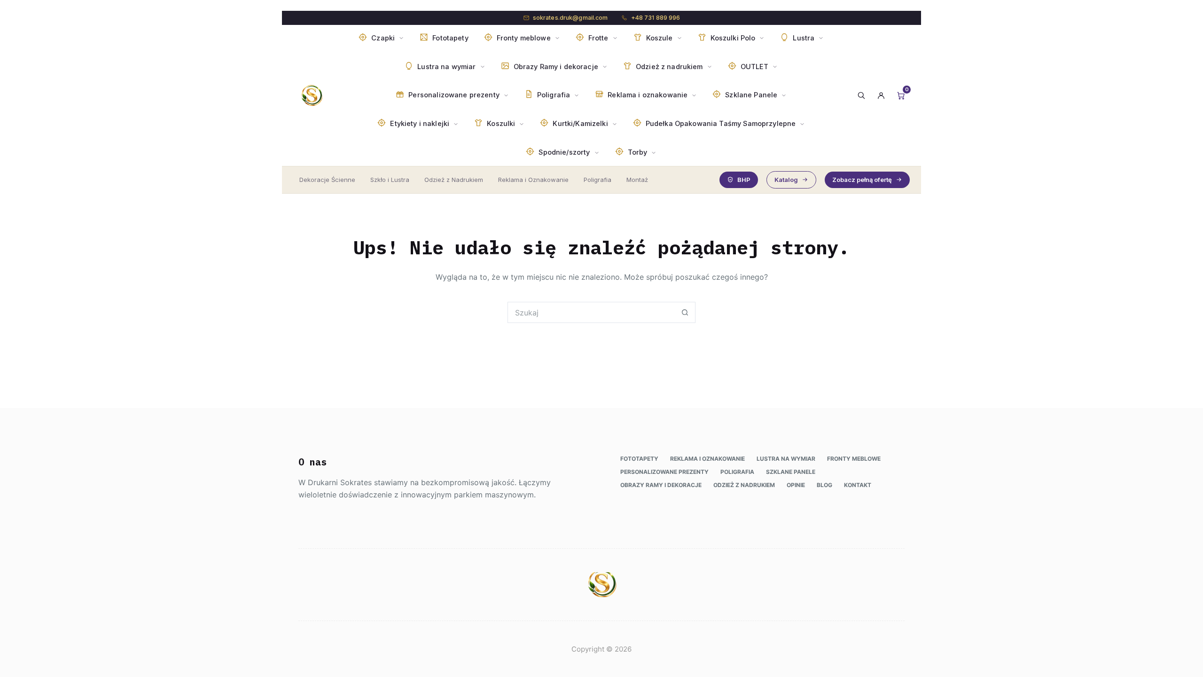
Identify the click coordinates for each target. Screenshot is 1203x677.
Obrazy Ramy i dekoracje (661, 484)
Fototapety (639, 458)
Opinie (796, 484)
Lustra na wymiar (786, 458)
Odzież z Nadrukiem (453, 179)
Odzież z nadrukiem (744, 484)
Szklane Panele (790, 471)
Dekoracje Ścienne (327, 179)
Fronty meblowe (854, 458)
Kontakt (857, 484)
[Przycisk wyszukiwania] (685, 312)
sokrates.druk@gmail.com (570, 17)
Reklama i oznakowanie (707, 458)
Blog (824, 484)
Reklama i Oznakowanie (533, 179)
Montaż (637, 179)
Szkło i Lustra (389, 179)
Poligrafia (597, 179)
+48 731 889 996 (655, 17)
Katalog (786, 179)
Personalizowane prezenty (664, 471)
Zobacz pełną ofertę (862, 179)
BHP (743, 179)
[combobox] (591, 312)
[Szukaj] (861, 95)
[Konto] (881, 95)
